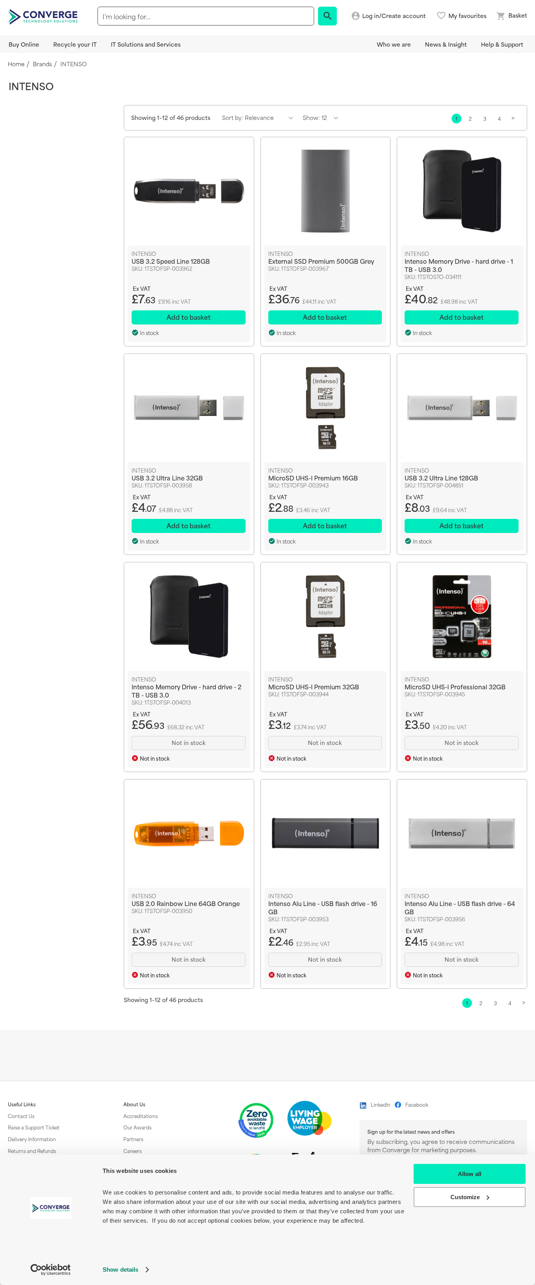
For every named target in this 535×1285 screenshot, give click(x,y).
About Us (134, 1104)
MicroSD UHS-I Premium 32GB (313, 686)
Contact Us (21, 1116)
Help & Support (502, 44)
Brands (42, 64)
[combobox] (206, 16)
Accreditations (140, 1116)
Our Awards (137, 1127)
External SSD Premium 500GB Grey (321, 261)
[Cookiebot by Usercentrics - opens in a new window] (50, 1270)
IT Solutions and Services (146, 44)
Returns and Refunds (32, 1151)
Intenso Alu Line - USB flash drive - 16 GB (322, 907)
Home (16, 64)
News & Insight (446, 44)
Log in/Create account (394, 16)
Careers (132, 1151)
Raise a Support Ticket (34, 1127)
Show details (120, 1269)
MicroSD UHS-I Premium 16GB (313, 477)
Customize (465, 1197)
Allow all (469, 1174)
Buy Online (24, 44)
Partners (133, 1139)
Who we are (394, 44)
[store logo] (44, 16)
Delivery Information (32, 1139)
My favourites (467, 16)
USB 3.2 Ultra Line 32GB (167, 477)
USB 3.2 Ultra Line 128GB (441, 477)
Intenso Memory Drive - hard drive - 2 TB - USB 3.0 (186, 690)
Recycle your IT (75, 44)
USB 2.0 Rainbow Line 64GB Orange (186, 903)
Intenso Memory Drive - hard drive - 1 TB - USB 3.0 (459, 265)
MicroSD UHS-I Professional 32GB (455, 686)
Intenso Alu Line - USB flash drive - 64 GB (460, 907)
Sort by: (232, 117)
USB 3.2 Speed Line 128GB (171, 261)
